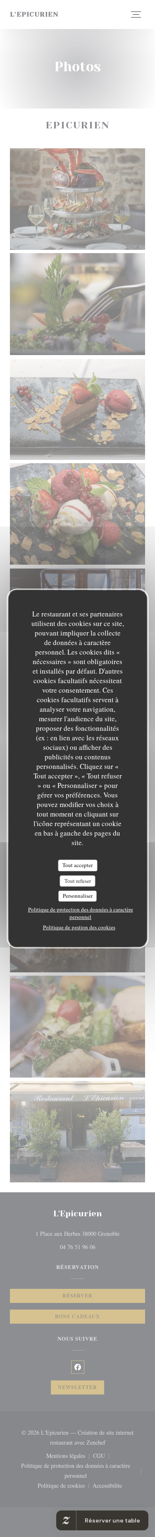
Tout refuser (77, 881)
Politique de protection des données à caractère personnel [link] (80, 913)
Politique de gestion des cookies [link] (79, 927)
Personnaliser (78, 895)
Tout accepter (77, 865)
